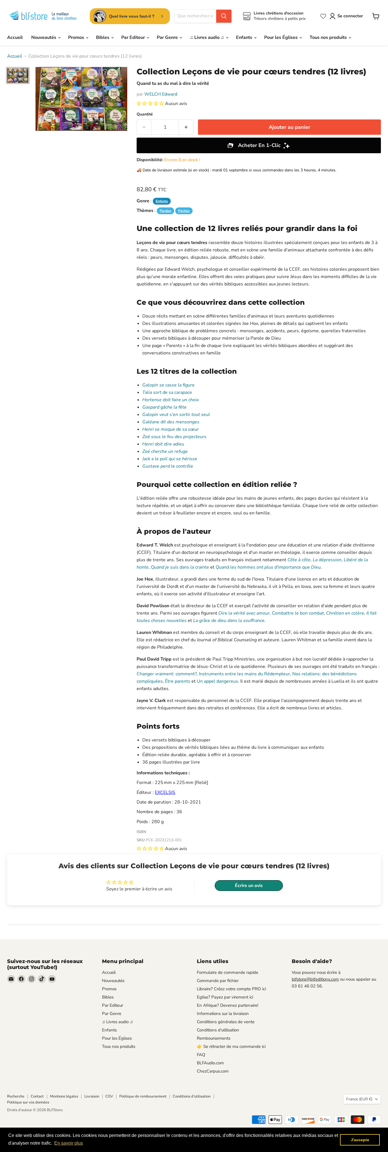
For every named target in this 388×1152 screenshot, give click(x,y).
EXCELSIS (165, 792)
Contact (37, 1096)
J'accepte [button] (360, 1140)
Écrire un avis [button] (249, 885)
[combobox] (195, 16)
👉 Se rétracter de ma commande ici (231, 1046)
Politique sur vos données (28, 1102)
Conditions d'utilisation (218, 1030)
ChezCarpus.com (213, 1071)
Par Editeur (133, 37)
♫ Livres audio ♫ (207, 37)
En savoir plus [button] (68, 1143)
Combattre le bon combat (298, 613)
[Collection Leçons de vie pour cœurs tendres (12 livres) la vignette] (18, 75)
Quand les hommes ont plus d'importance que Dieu (268, 567)
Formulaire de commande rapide (227, 972)
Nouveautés (44, 37)
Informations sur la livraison (223, 1013)
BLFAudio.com (210, 1063)
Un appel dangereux (217, 681)
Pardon (165, 211)
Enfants (244, 37)
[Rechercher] (223, 16)
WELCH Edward (160, 94)
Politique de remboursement (142, 1096)
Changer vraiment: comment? (167, 674)
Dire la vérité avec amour (244, 613)
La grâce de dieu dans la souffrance (228, 620)
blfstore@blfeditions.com (315, 979)
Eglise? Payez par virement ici (225, 997)
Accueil (15, 37)
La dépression (327, 560)
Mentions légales (64, 1096)
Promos (76, 37)
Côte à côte (298, 560)
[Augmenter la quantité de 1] (186, 127)
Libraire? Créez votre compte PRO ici (231, 989)
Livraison (91, 1096)
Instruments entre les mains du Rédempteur (244, 674)
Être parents (177, 681)
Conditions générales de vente (226, 1022)
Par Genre (168, 37)
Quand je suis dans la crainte (180, 567)
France (359, 1099)
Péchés (184, 211)
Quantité (145, 114)
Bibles (103, 37)
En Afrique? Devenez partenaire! (227, 1005)
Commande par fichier (218, 980)
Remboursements (213, 1038)
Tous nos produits (329, 37)
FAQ (201, 1055)
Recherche (15, 1096)
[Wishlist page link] (323, 16)
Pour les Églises (281, 37)
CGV (109, 1096)
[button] (151, 103)
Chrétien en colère (345, 613)
